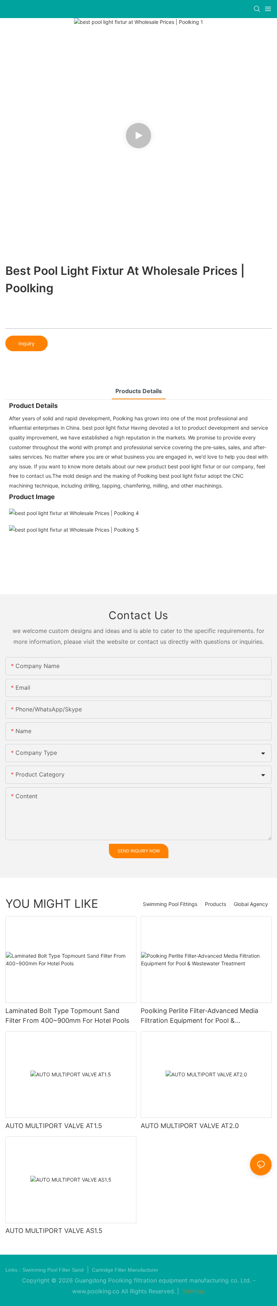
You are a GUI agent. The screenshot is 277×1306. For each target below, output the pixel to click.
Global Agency (251, 904)
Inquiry (26, 343)
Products (215, 904)
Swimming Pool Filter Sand (53, 1270)
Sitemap (193, 1291)
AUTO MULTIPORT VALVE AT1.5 (53, 1126)
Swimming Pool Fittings (170, 904)
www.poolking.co (95, 1291)
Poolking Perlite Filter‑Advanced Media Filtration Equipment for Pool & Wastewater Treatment (199, 1016)
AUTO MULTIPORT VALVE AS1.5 (53, 1230)
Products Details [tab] (138, 391)
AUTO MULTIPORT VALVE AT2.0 (190, 1126)
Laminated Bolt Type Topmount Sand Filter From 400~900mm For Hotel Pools (67, 1015)
